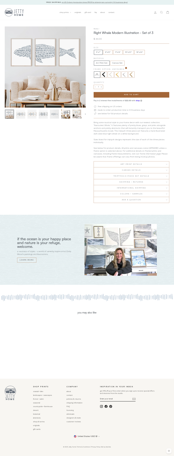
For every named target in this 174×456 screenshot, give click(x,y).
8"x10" (108, 52)
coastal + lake (38, 391)
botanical (36, 414)
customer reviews (74, 422)
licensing (70, 410)
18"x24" (139, 52)
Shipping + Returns (131, 182)
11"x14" (118, 52)
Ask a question (131, 200)
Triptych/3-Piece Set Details (131, 176)
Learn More (27, 260)
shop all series (39, 422)
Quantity (99, 82)
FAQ (68, 406)
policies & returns (74, 399)
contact (111, 12)
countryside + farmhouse (43, 406)
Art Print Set (102, 63)
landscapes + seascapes (42, 395)
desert (36, 410)
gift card (88, 12)
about (102, 12)
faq (96, 12)
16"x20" (128, 52)
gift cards (36, 429)
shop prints (64, 12)
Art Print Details (131, 164)
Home (96, 29)
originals (78, 12)
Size (96, 48)
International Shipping (131, 188)
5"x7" (98, 52)
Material (99, 58)
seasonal (36, 403)
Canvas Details (131, 170)
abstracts (37, 418)
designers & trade (74, 418)
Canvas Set (117, 63)
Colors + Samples (131, 194)
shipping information (75, 403)
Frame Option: (115, 69)
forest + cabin (38, 399)
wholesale (70, 414)
